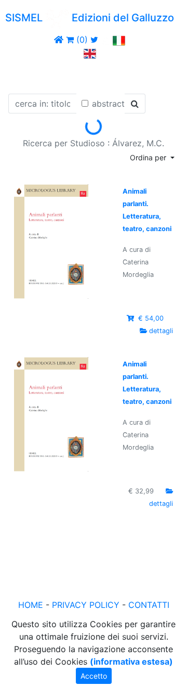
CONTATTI (148, 605)
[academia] (105, 39)
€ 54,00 (151, 318)
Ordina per (149, 157)
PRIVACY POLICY (85, 605)
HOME (30, 605)
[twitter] (94, 39)
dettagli (161, 331)
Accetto (94, 675)
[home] (58, 39)
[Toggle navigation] (22, 74)
